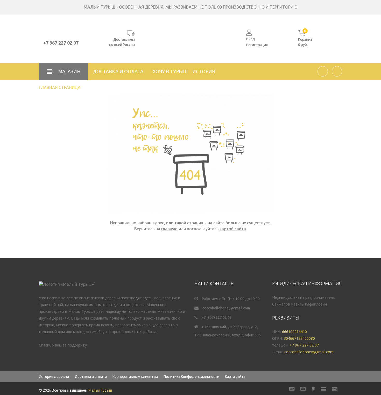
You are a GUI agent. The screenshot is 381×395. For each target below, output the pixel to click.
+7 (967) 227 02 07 (217, 317)
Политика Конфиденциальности (191, 377)
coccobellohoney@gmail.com (226, 308)
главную (169, 228)
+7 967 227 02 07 (61, 42)
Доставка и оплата (118, 71)
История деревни (54, 377)
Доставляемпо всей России (122, 42)
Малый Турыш (100, 390)
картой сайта (233, 228)
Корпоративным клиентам (135, 377)
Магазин (68, 71)
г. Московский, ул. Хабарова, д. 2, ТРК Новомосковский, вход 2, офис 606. (228, 331)
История (203, 71)
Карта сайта (235, 377)
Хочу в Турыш (170, 71)
